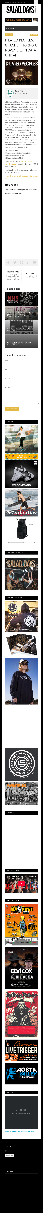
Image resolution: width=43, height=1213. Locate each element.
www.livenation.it (11, 164)
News (11, 34)
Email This (34, 262)
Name (7, 360)
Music (7, 34)
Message (8, 387)
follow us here (9, 1155)
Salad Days (19, 91)
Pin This (28, 262)
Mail (6, 369)
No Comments (33, 34)
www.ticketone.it (27, 161)
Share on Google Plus (21, 262)
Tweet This (15, 262)
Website (7, 378)
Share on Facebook (8, 262)
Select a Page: (36, 2)
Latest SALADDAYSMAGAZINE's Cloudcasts (19, 1131)
